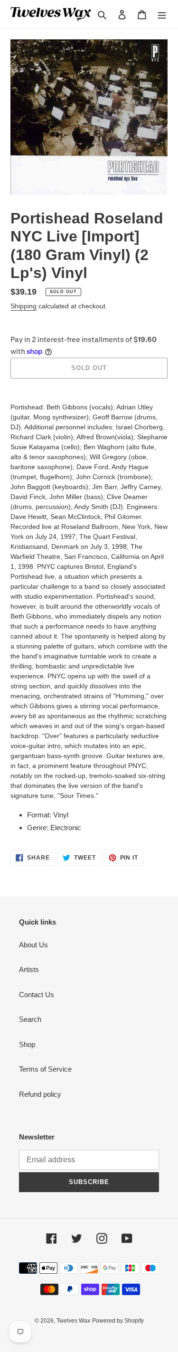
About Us (33, 945)
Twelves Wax (73, 1320)
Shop (27, 1044)
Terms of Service (45, 1069)
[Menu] (162, 14)
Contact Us (36, 995)
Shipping (23, 306)
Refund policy (40, 1094)
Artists (29, 969)
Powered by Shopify (118, 1320)
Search (30, 1019)
